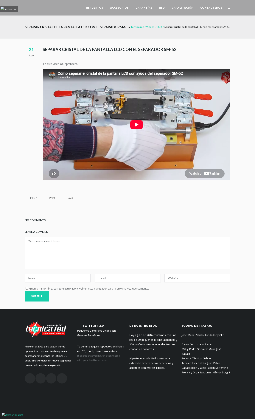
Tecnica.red (137, 26)
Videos (150, 26)
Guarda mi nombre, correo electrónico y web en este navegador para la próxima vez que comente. (89, 288)
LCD (159, 26)
